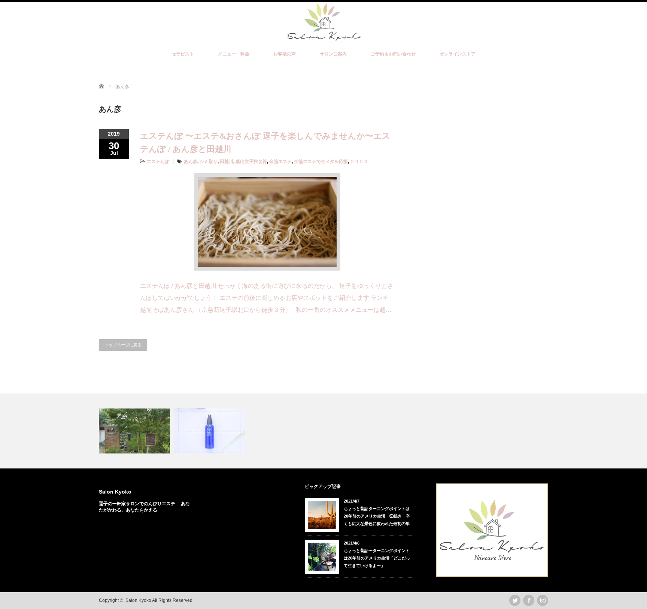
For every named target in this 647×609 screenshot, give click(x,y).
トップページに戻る (123, 345)
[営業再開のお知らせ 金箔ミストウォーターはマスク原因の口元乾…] (323, 430)
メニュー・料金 (233, 54)
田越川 (226, 161)
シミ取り (209, 161)
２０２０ (359, 161)
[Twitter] (514, 600)
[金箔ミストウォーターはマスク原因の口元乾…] (210, 430)
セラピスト (182, 54)
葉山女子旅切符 (251, 161)
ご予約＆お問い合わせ (393, 54)
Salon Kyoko (115, 492)
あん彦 (190, 161)
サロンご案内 (333, 54)
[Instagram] (542, 600)
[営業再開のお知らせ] (135, 430)
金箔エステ (280, 161)
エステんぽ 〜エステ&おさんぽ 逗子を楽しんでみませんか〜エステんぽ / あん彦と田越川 (265, 142)
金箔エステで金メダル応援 (321, 161)
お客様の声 (284, 54)
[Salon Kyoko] (324, 36)
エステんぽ (158, 161)
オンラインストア (458, 54)
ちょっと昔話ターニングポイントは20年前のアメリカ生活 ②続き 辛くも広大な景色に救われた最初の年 (377, 516)
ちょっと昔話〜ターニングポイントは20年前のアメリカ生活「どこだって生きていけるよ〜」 (377, 558)
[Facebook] (528, 600)
